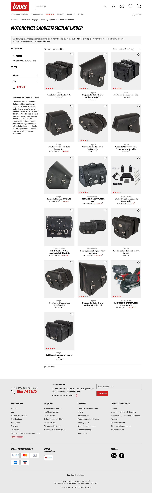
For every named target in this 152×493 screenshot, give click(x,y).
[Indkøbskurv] (139, 6)
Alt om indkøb (83, 415)
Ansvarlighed (83, 433)
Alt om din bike (50, 423)
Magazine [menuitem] (70, 14)
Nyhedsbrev (15, 423)
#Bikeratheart (49, 415)
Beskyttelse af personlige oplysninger (125, 415)
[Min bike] (122, 6)
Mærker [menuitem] (60, 14)
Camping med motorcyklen (54, 430)
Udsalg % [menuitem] (50, 14)
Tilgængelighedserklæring (121, 426)
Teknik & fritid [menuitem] (37, 14)
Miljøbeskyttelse (117, 430)
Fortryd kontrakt (17, 437)
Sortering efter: (118, 49)
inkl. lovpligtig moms (76, 481)
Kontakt (14, 408)
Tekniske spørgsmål (19, 415)
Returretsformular (118, 423)
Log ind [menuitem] (138, 14)
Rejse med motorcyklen (53, 419)
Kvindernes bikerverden (53, 408)
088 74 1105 (26, 391)
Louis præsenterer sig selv (88, 408)
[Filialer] (113, 6)
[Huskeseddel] (130, 6)
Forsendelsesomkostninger (88, 419)
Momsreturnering (84, 430)
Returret (114, 419)
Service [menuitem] (80, 14)
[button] (105, 6)
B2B (12, 412)
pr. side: (56, 49)
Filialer (80, 412)
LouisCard (15, 430)
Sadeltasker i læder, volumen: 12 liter (126, 95)
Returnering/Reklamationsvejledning (25, 433)
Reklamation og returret (87, 426)
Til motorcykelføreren (52, 426)
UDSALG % (21, 87)
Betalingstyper (83, 423)
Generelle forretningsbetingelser (123, 412)
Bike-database (16, 419)
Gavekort (14, 426)
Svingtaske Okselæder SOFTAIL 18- (59, 199)
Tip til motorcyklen (51, 412)
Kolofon (114, 408)
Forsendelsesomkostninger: (63, 483)
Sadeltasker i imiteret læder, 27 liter (59, 95)
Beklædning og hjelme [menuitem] (19, 14)
